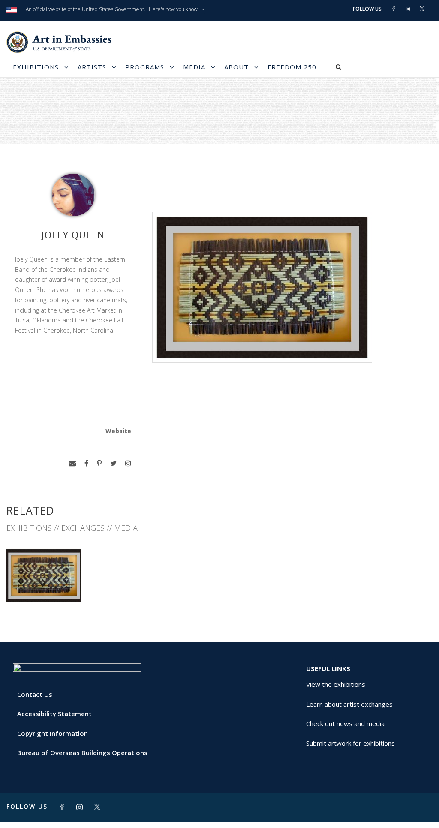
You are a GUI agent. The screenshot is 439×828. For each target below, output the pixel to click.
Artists (92, 67)
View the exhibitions (335, 684)
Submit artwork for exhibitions (350, 743)
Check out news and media (345, 723)
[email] (72, 463)
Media (194, 67)
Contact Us (34, 694)
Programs (144, 67)
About (236, 67)
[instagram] (128, 463)
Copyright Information (52, 733)
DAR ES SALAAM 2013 (44, 584)
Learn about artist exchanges (349, 704)
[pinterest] (99, 463)
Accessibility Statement (54, 713)
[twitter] (113, 463)
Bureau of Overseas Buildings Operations (82, 752)
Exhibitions (36, 67)
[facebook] (86, 463)
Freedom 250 (292, 67)
